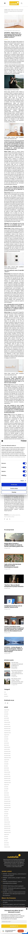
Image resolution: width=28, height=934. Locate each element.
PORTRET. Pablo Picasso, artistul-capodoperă (13, 886)
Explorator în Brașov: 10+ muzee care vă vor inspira (14, 906)
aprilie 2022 (6, 817)
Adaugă (20, 930)
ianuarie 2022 (7, 824)
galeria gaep (12, 514)
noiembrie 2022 (7, 803)
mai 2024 (6, 765)
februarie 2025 (7, 747)
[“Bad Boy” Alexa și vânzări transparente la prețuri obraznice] (14, 579)
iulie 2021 (6, 836)
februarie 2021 (7, 846)
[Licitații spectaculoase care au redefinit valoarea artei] (14, 599)
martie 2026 (6, 720)
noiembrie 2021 (7, 828)
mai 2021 (6, 840)
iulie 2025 (6, 736)
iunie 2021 (6, 838)
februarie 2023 (7, 797)
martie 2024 (6, 770)
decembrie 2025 (7, 726)
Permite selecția (14, 488)
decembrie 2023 (7, 776)
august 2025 (6, 734)
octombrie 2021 (7, 830)
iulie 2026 (6, 711)
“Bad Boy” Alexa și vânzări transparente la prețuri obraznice (14, 585)
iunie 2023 (6, 788)
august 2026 (6, 709)
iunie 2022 (6, 813)
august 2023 (6, 784)
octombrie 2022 (7, 805)
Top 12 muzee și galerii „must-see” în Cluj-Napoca (14, 904)
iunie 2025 (6, 738)
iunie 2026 (6, 713)
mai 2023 (6, 790)
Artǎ (9, 9)
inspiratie (17, 514)
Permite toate (14, 484)
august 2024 (6, 759)
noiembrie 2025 (7, 728)
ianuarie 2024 (7, 774)
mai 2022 (6, 815)
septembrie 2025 (7, 732)
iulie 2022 (6, 811)
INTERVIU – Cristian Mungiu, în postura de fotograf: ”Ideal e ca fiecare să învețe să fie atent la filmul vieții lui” (13, 649)
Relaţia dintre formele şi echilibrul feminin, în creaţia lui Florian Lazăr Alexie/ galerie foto (13, 545)
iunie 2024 (6, 763)
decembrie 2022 (7, 801)
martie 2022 (6, 819)
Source (6, 65)
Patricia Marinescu (16, 30)
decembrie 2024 (7, 751)
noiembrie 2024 (7, 753)
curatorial (6, 9)
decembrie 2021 (7, 826)
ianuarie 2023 (7, 799)
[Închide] (26, 931)
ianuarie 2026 (7, 724)
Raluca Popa (11, 516)
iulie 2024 (6, 761)
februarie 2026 (7, 722)
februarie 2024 (7, 772)
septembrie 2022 (7, 807)
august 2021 (6, 834)
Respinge (14, 492)
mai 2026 (6, 716)
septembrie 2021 (7, 832)
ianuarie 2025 (7, 749)
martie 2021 (6, 844)
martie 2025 (6, 745)
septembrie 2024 (7, 757)
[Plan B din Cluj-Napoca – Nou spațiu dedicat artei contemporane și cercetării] (7, 673)
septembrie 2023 (7, 782)
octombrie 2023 (7, 780)
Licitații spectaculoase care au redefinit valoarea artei (13, 606)
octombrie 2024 (7, 755)
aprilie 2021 (6, 842)
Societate (6, 696)
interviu (6, 516)
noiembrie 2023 (7, 778)
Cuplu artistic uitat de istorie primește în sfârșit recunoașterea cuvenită (12, 565)
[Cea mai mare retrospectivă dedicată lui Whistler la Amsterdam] (7, 665)
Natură (5, 694)
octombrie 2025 (7, 730)
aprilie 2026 (6, 718)
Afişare (22, 480)
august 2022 (6, 809)
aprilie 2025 (6, 743)
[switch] (25, 467)
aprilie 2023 (6, 792)
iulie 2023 (6, 786)
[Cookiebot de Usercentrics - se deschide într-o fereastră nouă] (21, 441)
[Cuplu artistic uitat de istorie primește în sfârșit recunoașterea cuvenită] (14, 558)
